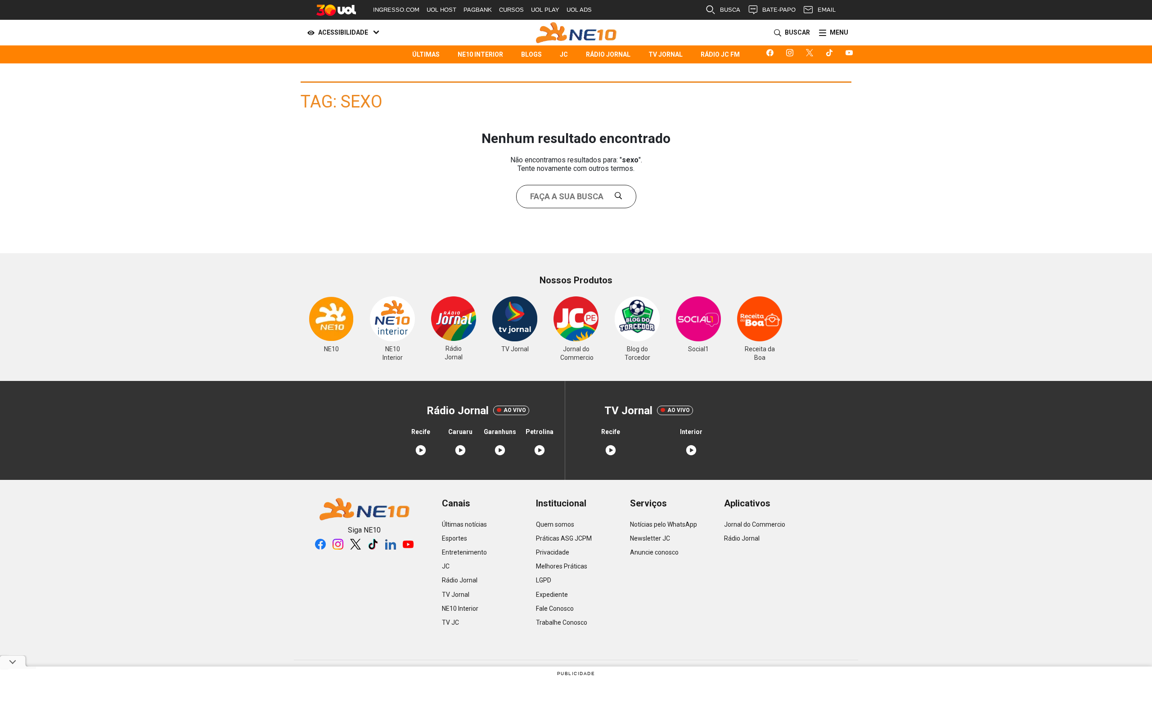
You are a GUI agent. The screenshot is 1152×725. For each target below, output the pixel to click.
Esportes (454, 538)
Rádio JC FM (720, 54)
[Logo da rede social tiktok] (831, 54)
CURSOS (511, 9)
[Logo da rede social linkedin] (390, 544)
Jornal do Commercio (754, 524)
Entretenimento (464, 552)
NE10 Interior (480, 54)
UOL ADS (579, 9)
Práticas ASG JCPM (564, 538)
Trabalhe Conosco (561, 622)
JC (564, 54)
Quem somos (555, 524)
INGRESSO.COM (396, 9)
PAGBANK (478, 9)
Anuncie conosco (654, 552)
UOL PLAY (545, 9)
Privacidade (552, 552)
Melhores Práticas (561, 566)
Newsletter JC (650, 538)
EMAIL (827, 9)
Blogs (531, 54)
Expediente (552, 594)
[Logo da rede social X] (811, 54)
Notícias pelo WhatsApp (663, 524)
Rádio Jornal (608, 54)
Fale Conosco (555, 608)
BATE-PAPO (779, 9)
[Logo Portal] (576, 32)
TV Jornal (665, 54)
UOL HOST (441, 9)
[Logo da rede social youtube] (851, 54)
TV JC (450, 622)
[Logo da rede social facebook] (771, 54)
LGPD (543, 580)
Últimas (426, 54)
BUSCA (730, 9)
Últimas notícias (464, 524)
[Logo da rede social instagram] (791, 54)
